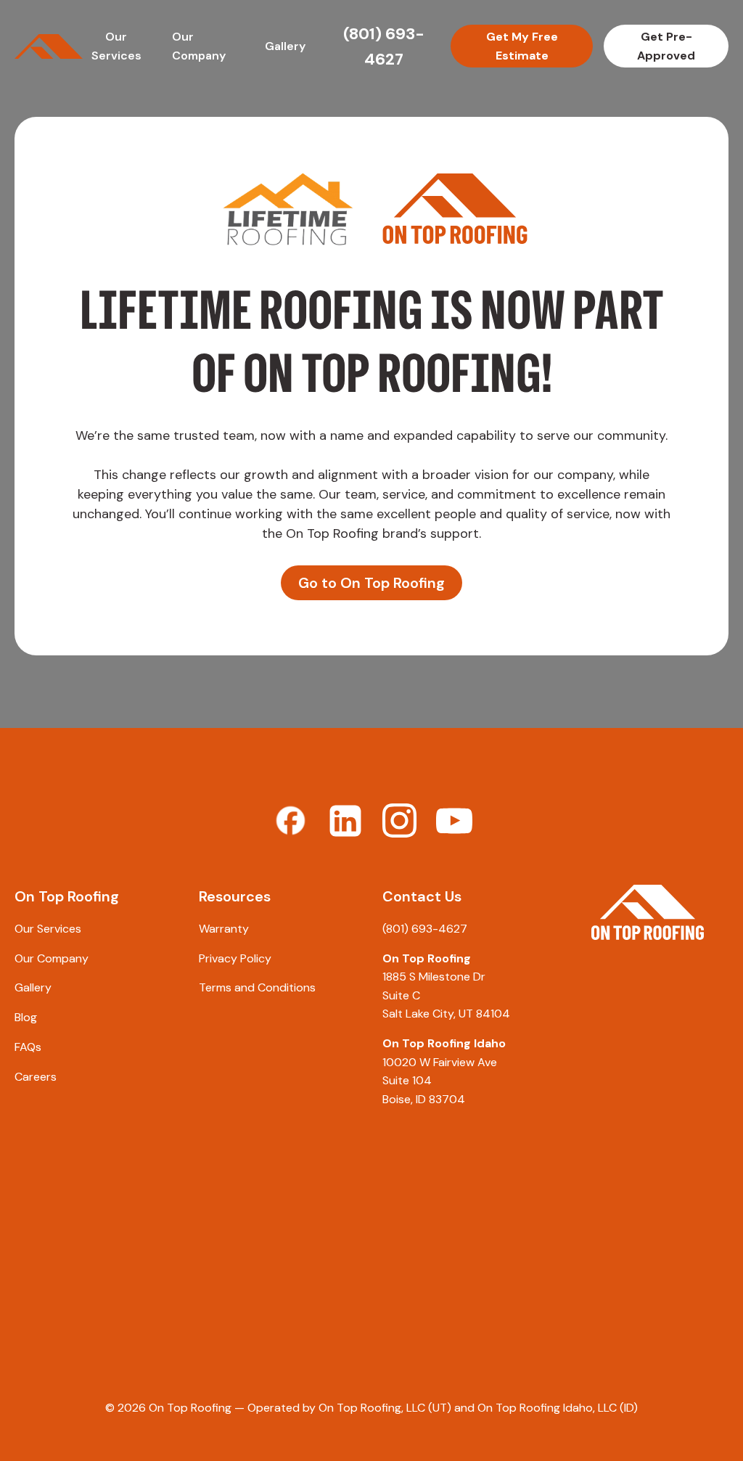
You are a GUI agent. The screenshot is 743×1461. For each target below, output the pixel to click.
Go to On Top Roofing (371, 582)
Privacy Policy (235, 958)
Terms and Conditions (257, 987)
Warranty (224, 928)
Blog (26, 1017)
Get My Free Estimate (522, 46)
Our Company (52, 958)
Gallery (285, 46)
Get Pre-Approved (666, 46)
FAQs (28, 1047)
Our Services (48, 928)
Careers (36, 1076)
